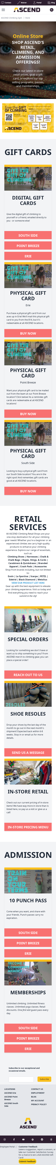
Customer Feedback (28, 1146)
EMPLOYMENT (37, 1093)
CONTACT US (37, 1089)
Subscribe (44, 1079)
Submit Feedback (27, 1161)
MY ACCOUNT (37, 1100)
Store (27, 18)
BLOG (33, 1096)
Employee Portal (7, 1146)
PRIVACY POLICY (39, 1104)
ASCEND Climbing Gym (11, 18)
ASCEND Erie (10, 1093)
